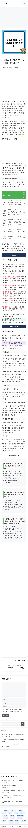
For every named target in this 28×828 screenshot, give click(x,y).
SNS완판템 (6, 818)
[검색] (22, 724)
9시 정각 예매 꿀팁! (14, 326)
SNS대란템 (5, 815)
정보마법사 (6, 810)
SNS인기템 (12, 815)
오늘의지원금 (23, 820)
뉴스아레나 (4, 813)
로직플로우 (20, 810)
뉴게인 (10, 813)
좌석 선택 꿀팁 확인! (14, 255)
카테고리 (23, 658)
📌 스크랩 (19, 826)
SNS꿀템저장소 (20, 818)
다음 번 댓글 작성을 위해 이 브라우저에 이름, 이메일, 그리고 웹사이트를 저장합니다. (14, 710)
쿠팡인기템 (11, 820)
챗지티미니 (13, 810)
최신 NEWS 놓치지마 (10, 776)
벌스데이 (16, 813)
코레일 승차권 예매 (21, 660)
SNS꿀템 (12, 818)
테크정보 (16, 823)
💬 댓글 (11, 826)
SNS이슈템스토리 (20, 815)
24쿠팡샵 (4, 820)
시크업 (4, 3)
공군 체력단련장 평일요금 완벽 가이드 (11, 667)
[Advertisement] (14, 17)
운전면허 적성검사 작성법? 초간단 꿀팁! (19, 667)
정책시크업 (11, 823)
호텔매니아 (16, 820)
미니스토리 (23, 813)
